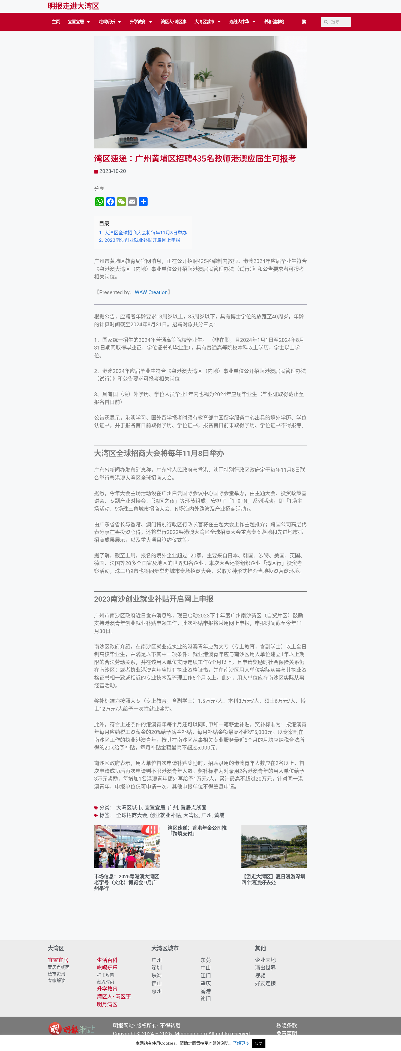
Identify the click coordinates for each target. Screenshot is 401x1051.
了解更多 (241, 1043)
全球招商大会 (131, 815)
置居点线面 (194, 808)
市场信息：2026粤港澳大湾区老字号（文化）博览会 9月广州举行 (126, 882)
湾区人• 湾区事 (173, 21)
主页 (56, 21)
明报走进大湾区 (73, 6)
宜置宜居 (76, 21)
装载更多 (200, 925)
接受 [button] (258, 1043)
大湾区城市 (204, 21)
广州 (173, 808)
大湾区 (191, 815)
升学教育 (138, 21)
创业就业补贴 (165, 815)
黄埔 (219, 815)
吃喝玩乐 (107, 21)
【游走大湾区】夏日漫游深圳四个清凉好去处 (273, 879)
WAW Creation (151, 292)
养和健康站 (274, 21)
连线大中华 (239, 21)
